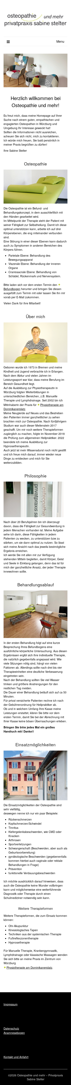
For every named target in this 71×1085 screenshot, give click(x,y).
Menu (60, 41)
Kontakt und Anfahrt (16, 1057)
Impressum (11, 1004)
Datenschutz (11, 1028)
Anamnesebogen (14, 1033)
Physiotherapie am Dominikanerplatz (29, 967)
